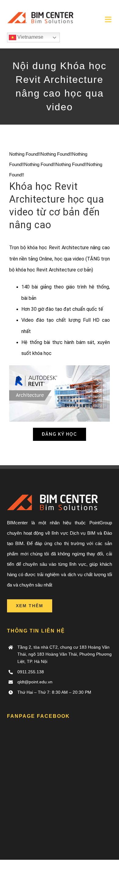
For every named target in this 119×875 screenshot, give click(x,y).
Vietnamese (29, 37)
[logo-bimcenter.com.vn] (41, 8)
